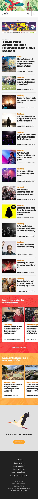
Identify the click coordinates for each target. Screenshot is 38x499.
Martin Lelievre (22, 89)
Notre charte (19, 463)
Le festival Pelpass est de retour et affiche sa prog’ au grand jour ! (26, 81)
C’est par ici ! (19, 442)
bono (22, 486)
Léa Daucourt (21, 71)
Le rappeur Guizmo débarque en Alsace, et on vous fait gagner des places (26, 156)
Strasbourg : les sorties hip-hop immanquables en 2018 (26, 264)
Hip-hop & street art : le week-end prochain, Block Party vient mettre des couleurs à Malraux (26, 62)
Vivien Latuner (8, 395)
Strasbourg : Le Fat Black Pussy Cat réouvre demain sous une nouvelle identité (26, 211)
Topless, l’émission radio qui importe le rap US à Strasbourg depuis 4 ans (26, 283)
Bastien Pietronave (32, 395)
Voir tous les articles (19, 347)
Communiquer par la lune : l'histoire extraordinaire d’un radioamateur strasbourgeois (13, 329)
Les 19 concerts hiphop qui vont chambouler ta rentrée (25, 173)
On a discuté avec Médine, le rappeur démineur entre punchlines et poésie (26, 118)
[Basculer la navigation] (34, 14)
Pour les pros (19, 469)
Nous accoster (19, 466)
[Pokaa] (5, 14)
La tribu (19, 460)
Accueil (4, 39)
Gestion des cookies (19, 475)
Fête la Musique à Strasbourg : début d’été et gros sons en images (25, 191)
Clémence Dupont (24, 488)
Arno (25, 490)
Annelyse (19, 490)
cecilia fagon (21, 254)
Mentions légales (18, 472)
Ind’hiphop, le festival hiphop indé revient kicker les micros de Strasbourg (26, 228)
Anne (28, 339)
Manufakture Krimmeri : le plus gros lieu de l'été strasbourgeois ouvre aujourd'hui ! (13, 387)
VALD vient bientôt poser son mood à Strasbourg (25, 245)
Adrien (32, 339)
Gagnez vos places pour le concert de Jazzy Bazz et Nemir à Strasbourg (26, 136)
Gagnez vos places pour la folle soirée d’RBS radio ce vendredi (26, 100)
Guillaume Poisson (9, 339)
